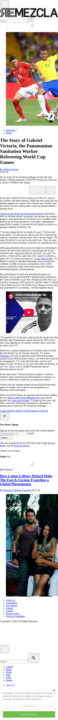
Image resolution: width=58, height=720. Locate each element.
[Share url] (50, 190)
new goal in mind (21, 400)
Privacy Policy (13, 613)
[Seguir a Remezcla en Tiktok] (32, 28)
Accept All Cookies (29, 714)
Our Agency (12, 605)
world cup (43, 411)
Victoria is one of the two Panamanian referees (22, 213)
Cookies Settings (30, 705)
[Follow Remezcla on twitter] (11, 28)
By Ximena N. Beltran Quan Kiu (15, 490)
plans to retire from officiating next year (26, 397)
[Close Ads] (4, 416)
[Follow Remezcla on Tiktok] (32, 467)
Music (9, 669)
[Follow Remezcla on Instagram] (18, 28)
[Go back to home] (29, 643)
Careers (9, 611)
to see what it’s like (43, 258)
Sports (9, 133)
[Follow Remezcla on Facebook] (3, 28)
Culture (9, 666)
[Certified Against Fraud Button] (10, 634)
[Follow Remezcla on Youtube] (25, 467)
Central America (7, 411)
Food (8, 677)
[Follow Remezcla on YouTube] (25, 28)
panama (34, 411)
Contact (9, 608)
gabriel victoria (23, 411)
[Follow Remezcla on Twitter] (11, 467)
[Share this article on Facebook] (11, 192)
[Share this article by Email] (25, 192)
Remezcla (10, 130)
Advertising (11, 603)
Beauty (9, 680)
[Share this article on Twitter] (18, 192)
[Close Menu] (4, 649)
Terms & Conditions (15, 616)
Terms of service (21, 445)
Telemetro (4, 356)
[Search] (31, 20)
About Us (10, 600)
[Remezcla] (29, 16)
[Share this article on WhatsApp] (3, 192)
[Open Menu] (4, 4)
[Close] (54, 690)
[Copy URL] (37, 190)
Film (8, 675)
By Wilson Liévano (9, 169)
